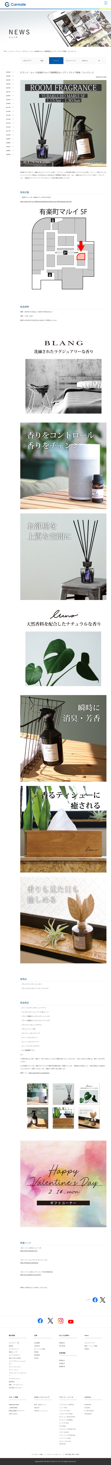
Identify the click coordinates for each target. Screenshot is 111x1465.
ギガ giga (62, 1426)
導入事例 (62, 1346)
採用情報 (37, 1355)
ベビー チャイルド (15, 1367)
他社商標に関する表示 (72, 1454)
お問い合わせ (13, 1414)
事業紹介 (62, 1343)
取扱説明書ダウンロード (17, 1411)
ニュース (11, 51)
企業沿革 (37, 1346)
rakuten (36, 1407)
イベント (18, 51)
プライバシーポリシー (54, 1454)
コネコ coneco (64, 1432)
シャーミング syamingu (67, 1435)
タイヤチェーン (14, 1349)
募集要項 (62, 1366)
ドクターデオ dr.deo (66, 1414)
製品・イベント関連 (91, 1346)
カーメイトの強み (40, 1349)
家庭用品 (12, 1381)
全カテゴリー (27, 60)
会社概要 (37, 1343)
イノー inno (63, 1407)
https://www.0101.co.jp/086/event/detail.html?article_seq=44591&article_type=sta (46, 201)
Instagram (88, 1414)
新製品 (11, 1346)
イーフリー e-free (65, 1438)
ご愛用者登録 (13, 1407)
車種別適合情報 (14, 1404)
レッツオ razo (64, 1423)
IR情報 (36, 1352)
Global (36, 1358)
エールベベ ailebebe (66, 1420)
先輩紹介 (62, 1363)
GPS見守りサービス (15, 1388)
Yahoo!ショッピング (41, 1411)
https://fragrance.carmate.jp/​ (29, 1263)
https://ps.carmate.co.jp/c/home (30, 1275)
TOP (4, 51)
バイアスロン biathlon (66, 1404)
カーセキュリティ (14, 1378)
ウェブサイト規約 (37, 1454)
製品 (42, 60)
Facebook (88, 1404)
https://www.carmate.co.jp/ (28, 1251)
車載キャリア (13, 1352)
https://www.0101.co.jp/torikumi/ (39, 1073)
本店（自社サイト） (40, 1404)
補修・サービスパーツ (16, 1384)
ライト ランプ (13, 1370)
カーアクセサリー (14, 1355)
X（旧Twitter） (90, 1411)
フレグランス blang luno (67, 1429)
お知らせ (85, 60)
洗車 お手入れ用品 (15, 1358)
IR (99, 60)
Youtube (87, 1407)
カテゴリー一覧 (14, 1343)
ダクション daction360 (67, 1417)
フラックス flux (64, 1411)
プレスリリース (70, 60)
